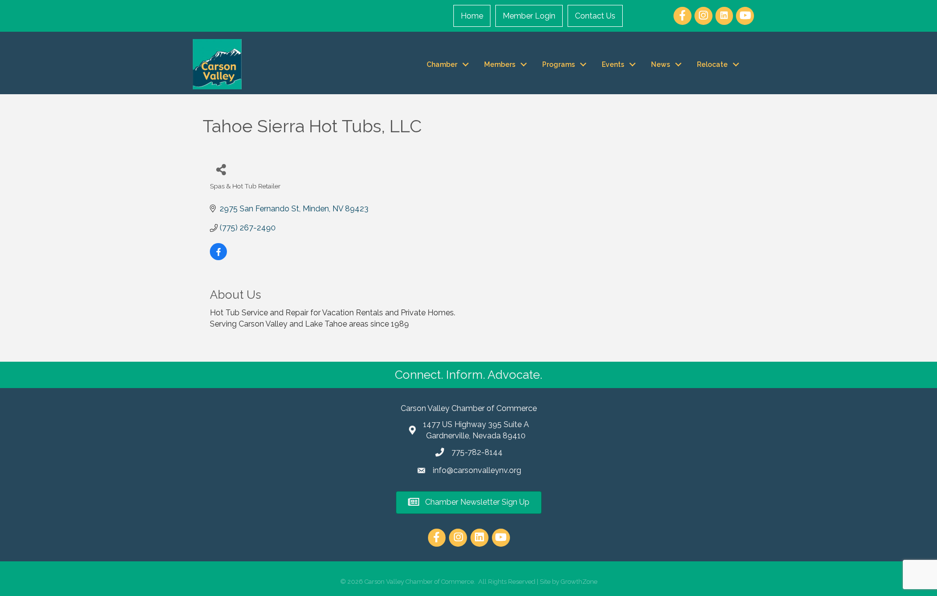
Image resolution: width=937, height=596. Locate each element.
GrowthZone (579, 581)
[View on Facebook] (218, 257)
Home (472, 16)
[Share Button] (221, 169)
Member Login (529, 16)
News (660, 64)
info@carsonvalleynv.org (477, 470)
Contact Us (595, 16)
